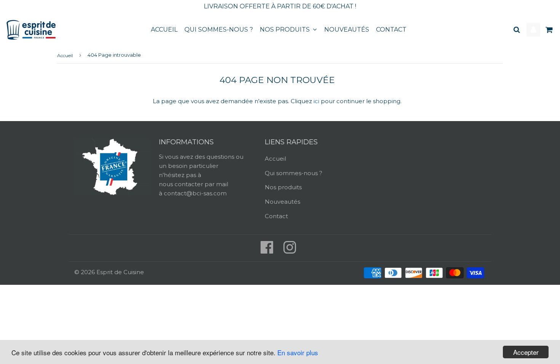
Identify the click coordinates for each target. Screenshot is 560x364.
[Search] (516, 30)
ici (316, 101)
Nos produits (285, 29)
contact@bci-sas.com (195, 193)
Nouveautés (346, 29)
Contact (391, 29)
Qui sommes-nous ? (218, 29)
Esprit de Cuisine (120, 272)
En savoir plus (297, 352)
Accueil (164, 29)
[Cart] (549, 30)
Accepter (526, 352)
